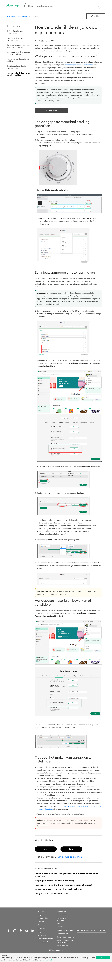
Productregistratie (44, 942)
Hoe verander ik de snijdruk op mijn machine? (18, 74)
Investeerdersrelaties (45, 938)
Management (61, 911)
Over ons (41, 922)
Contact (41, 925)
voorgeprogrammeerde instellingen (78, 65)
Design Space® (23, 16)
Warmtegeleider (62, 946)
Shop (58, 923)
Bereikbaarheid (62, 934)
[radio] (46, 849)
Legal (40, 915)
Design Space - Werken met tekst (52, 893)
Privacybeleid (43, 918)
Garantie (60, 927)
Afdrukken (95, 16)
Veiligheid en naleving (65, 930)
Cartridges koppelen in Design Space (16, 67)
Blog (39, 932)
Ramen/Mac (51, 110)
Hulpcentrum (11, 16)
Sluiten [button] (103, 958)
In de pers (41, 928)
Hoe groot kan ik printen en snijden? (18, 60)
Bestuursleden (62, 915)
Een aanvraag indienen (69, 856)
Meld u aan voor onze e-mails (91, 931)
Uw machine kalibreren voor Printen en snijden (18, 53)
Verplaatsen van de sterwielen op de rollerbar (58, 889)
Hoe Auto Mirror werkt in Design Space (17, 39)
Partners (41, 911)
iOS (85, 110)
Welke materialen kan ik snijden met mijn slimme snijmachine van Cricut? (66, 875)
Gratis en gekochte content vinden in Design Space (18, 46)
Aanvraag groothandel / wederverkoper (65, 941)
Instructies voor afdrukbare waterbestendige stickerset (63, 884)
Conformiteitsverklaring (65, 937)
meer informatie (47, 960)
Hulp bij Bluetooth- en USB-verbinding (55, 880)
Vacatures (42, 935)
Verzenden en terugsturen (61, 919)
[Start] (12, 6)
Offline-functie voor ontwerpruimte (15, 32)
